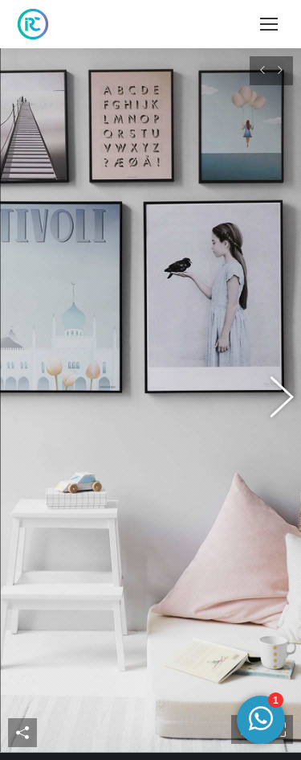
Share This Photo (22, 740)
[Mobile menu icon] (269, 24)
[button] (28, 404)
